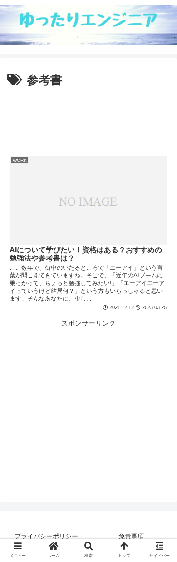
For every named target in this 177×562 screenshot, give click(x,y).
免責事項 (131, 536)
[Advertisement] (88, 118)
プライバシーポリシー (46, 536)
